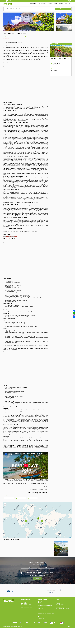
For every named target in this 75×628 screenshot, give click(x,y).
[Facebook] (7, 1)
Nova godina (67, 3)
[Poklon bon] (67, 1)
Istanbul (18, 498)
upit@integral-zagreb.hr (27, 607)
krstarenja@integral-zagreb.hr (46, 605)
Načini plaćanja (59, 603)
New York (31, 498)
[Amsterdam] (38, 518)
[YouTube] (9, 1)
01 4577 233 (24, 604)
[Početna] (7, 4)
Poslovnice (58, 602)
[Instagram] (11, 1)
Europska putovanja (33, 3)
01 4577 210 (29, 604)
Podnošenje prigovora (60, 607)
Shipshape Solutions (22, 626)
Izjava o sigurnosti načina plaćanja (62, 608)
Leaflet (70, 537)
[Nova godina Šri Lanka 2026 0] (28, 26)
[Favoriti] (69, 1)
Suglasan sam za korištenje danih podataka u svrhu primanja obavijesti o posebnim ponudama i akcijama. (38, 573)
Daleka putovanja (42, 3)
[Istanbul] (42, 521)
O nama (57, 599)
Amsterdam (8, 498)
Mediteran (61, 3)
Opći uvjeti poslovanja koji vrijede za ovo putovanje (38, 489)
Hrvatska (56, 3)
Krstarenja (50, 3)
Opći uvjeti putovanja (60, 604)
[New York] (26, 521)
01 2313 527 (42, 618)
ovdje (46, 575)
